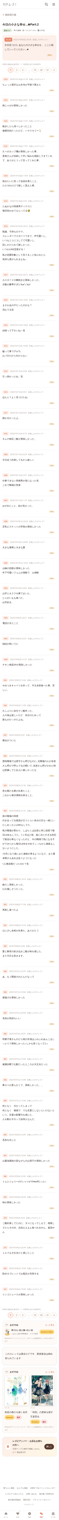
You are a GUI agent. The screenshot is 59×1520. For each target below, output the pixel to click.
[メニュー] (54, 4)
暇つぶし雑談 (8, 1488)
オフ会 (53, 1517)
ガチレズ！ (9, 4)
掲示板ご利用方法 (46, 1494)
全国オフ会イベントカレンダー (43, 1488)
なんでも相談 (22, 1488)
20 (41, 70)
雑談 (41, 1517)
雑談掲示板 (10, 14)
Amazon (9, 1417)
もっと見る (49, 1325)
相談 (29, 1517)
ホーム (6, 1517)
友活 (17, 1517)
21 (48, 70)
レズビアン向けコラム (14, 1494)
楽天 (18, 1417)
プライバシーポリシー (42, 1499)
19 (35, 70)
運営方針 (26, 1499)
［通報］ (49, 55)
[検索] (46, 4)
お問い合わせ (31, 1494)
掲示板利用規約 (14, 1499)
